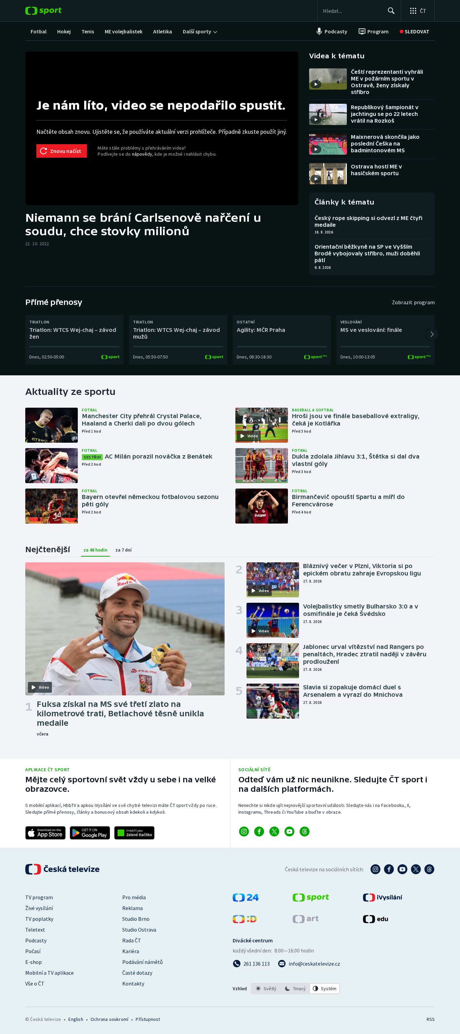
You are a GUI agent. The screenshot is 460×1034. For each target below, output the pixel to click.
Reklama (132, 908)
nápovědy (142, 154)
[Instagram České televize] (375, 869)
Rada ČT (131, 940)
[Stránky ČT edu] (375, 921)
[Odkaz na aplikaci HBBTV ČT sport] (134, 833)
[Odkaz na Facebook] (259, 831)
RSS (431, 1019)
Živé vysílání (39, 908)
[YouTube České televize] (402, 869)
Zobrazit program (413, 302)
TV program (39, 897)
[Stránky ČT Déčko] (245, 921)
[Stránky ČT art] (306, 921)
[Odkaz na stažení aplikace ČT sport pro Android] (90, 833)
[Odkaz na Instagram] (244, 831)
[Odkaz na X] (274, 831)
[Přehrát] (315, 84)
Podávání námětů (142, 962)
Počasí (32, 951)
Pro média (134, 897)
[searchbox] (352, 11)
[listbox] (295, 988)
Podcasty (35, 940)
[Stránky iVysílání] (382, 899)
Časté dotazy (137, 972)
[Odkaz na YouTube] (289, 831)
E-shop (33, 962)
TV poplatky (39, 918)
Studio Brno (136, 918)
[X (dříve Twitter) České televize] (415, 869)
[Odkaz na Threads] (304, 831)
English (75, 1019)
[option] (266, 988)
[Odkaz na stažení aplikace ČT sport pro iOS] (45, 833)
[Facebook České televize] (389, 869)
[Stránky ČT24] (246, 899)
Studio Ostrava (139, 929)
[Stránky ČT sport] (311, 899)
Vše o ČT (34, 983)
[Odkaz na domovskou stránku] (53, 11)
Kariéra (130, 951)
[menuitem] (38, 31)
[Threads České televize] (429, 869)
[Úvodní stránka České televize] (63, 869)
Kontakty (133, 983)
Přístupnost (148, 1019)
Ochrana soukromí (109, 1019)
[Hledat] (391, 11)
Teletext (35, 929)
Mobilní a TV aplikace (49, 972)
